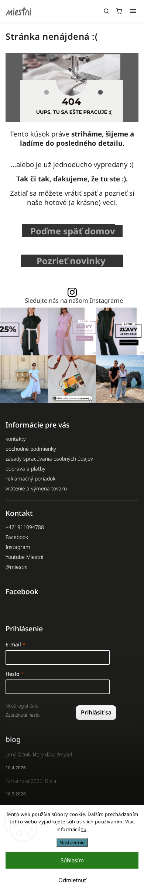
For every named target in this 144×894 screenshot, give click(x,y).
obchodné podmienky (31, 448)
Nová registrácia (22, 706)
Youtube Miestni (24, 556)
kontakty (16, 438)
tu (83, 829)
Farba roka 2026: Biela (31, 780)
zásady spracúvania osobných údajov (49, 458)
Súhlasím (72, 860)
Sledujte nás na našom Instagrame (74, 301)
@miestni (16, 566)
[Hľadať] (106, 11)
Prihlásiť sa (96, 712)
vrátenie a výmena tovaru (36, 488)
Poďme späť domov (72, 231)
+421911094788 (25, 527)
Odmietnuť (72, 880)
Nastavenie (72, 842)
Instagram (18, 546)
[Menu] (133, 11)
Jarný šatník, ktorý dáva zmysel (39, 754)
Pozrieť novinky (73, 261)
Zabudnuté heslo (23, 715)
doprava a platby (25, 468)
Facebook (17, 536)
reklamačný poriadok (30, 478)
